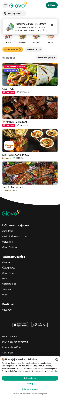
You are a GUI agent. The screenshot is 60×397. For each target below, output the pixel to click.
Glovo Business (9, 247)
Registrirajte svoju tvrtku (14, 236)
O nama (6, 262)
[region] (30, 37)
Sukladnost (7, 352)
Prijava (5, 294)
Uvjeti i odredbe (10, 336)
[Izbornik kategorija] (5, 5)
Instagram (7, 309)
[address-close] (52, 25)
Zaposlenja (7, 231)
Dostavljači (7, 241)
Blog (4, 278)
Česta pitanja (8, 267)
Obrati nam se (9, 283)
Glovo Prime (8, 273)
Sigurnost (7, 289)
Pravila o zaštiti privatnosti (15, 342)
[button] (8, 37)
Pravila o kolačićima (12, 347)
